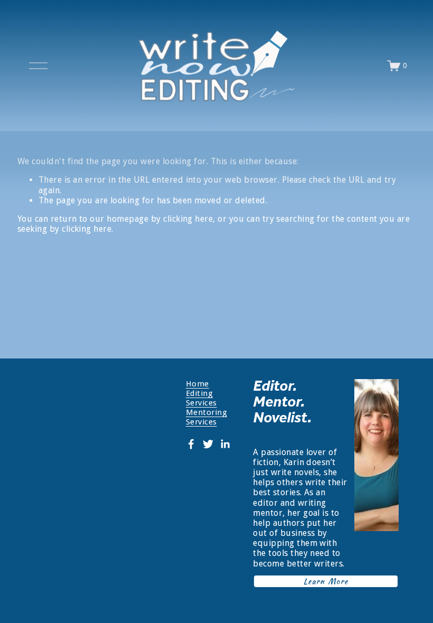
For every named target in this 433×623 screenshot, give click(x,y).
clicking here (188, 219)
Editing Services (201, 398)
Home (197, 384)
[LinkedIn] (225, 444)
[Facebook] (191, 444)
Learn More (326, 581)
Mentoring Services (206, 417)
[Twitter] (208, 444)
